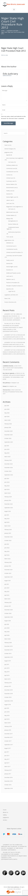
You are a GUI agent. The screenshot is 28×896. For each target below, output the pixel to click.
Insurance (8, 270)
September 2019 (8, 657)
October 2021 (7, 573)
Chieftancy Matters (11, 165)
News (5, 298)
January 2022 (7, 566)
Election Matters (10, 184)
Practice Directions (9, 302)
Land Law (8, 203)
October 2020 (7, 613)
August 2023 (7, 511)
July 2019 (6, 664)
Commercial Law (10, 168)
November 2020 (8, 609)
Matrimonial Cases (11, 212)
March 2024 (7, 493)
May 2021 (6, 591)
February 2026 (8, 424)
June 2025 (6, 449)
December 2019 (8, 646)
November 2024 (8, 467)
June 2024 (6, 482)
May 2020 (6, 631)
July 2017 (6, 752)
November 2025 (8, 434)
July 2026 (6, 405)
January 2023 (7, 533)
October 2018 (7, 697)
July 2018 (6, 708)
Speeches (8, 289)
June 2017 (6, 755)
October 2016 (7, 784)
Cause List (7, 145)
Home (3, 30)
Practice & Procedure (11, 282)
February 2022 (8, 562)
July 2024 (6, 478)
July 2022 (6, 544)
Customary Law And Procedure (14, 255)
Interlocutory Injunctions (14, 232)
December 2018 (8, 690)
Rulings (8, 218)
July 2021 (6, 584)
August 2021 (7, 580)
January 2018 (7, 730)
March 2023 (7, 526)
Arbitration (9, 243)
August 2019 (7, 661)
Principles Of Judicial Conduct (13, 285)
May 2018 (6, 715)
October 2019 (7, 653)
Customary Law (10, 181)
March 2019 (7, 679)
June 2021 (6, 588)
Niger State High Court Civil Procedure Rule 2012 (13, 49)
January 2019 (7, 686)
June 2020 (6, 628)
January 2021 (7, 606)
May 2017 (6, 759)
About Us (5, 812)
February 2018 (8, 726)
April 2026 (6, 416)
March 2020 (7, 639)
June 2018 (6, 712)
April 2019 (6, 675)
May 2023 (6, 518)
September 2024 (8, 475)
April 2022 (6, 555)
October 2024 (7, 471)
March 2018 (7, 722)
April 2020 (6, 635)
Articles (5, 820)
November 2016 (8, 781)
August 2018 (7, 704)
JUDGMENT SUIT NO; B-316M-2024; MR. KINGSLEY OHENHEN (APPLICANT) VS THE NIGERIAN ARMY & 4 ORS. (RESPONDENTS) (14, 352)
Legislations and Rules (12, 30)
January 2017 (7, 774)
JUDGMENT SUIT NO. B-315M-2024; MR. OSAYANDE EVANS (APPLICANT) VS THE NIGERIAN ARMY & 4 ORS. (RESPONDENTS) (14, 344)
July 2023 (6, 515)
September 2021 (8, 577)
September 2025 (8, 442)
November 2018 (8, 693)
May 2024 (6, 486)
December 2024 (8, 464)
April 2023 (6, 522)
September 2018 (8, 701)
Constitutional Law (11, 171)
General (8, 194)
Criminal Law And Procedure (13, 252)
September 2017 (8, 744)
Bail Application (12, 221)
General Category (8, 148)
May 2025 (6, 453)
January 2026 (7, 427)
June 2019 (6, 668)
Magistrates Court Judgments (13, 206)
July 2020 (6, 624)
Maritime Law (9, 279)
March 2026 (7, 420)
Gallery (5, 815)
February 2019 (8, 682)
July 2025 (6, 445)
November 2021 (8, 569)
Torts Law (8, 237)
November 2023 (8, 504)
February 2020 (8, 642)
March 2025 (7, 456)
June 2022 (6, 547)
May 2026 (6, 413)
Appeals (8, 155)
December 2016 (8, 777)
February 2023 (8, 529)
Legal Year (11, 291)
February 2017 (8, 770)
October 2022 (7, 540)
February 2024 (8, 496)
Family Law (9, 190)
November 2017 (8, 737)
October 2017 (7, 741)
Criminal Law (9, 178)
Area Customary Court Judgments (14, 158)
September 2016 (8, 788)
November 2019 (8, 650)
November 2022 (8, 537)
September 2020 (8, 617)
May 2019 (6, 671)
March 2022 (7, 558)
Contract (8, 175)
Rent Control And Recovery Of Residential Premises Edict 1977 (12, 391)
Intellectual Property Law (12, 273)
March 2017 (7, 766)
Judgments (7, 152)
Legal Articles (7, 240)
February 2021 (8, 602)
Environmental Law (11, 187)
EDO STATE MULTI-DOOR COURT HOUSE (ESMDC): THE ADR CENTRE (13, 367)
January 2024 (7, 500)
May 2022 (6, 551)
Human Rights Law (11, 197)
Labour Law (9, 200)
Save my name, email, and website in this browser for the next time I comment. (13, 117)
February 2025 (8, 460)
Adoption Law (15, 382)
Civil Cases (11, 162)
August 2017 (7, 748)
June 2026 (6, 409)
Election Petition (12, 224)
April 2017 (6, 763)
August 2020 (7, 620)
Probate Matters (10, 215)
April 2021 (6, 595)
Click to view (4, 55)
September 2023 (8, 507)
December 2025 (8, 431)
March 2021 (7, 599)
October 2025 (7, 438)
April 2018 (6, 719)
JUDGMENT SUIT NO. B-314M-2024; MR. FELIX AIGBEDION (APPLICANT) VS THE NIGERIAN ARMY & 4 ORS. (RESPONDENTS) (14, 337)
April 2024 (6, 489)
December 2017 (8, 733)
